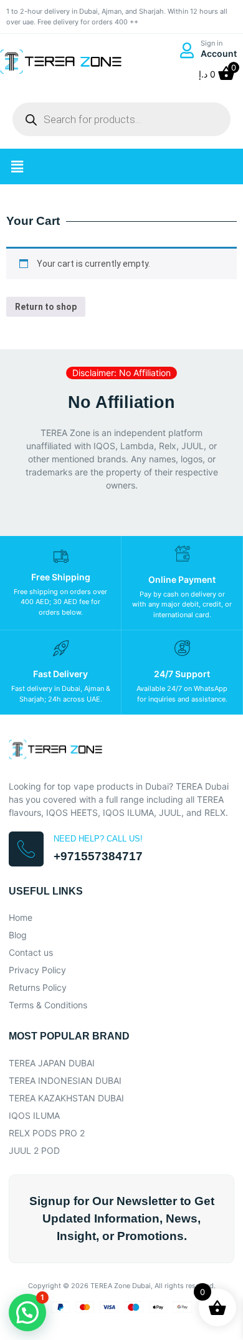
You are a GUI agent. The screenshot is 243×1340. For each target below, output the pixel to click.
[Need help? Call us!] (26, 848)
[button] (16, 166)
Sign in (211, 43)
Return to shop (46, 307)
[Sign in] (186, 50)
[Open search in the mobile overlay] (121, 119)
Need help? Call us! (98, 838)
